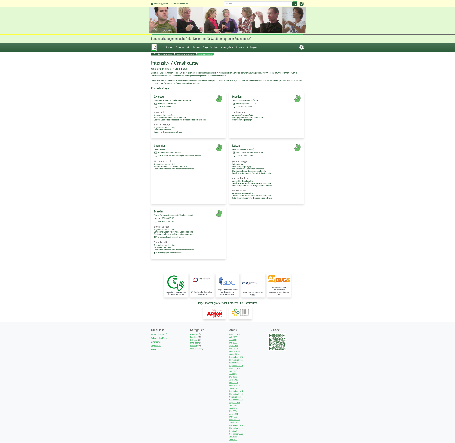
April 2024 (233, 414)
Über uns (169, 47)
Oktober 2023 (235, 431)
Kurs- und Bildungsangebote (185, 54)
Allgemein (194, 334)
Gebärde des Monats (159, 338)
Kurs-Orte (240, 47)
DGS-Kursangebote (165, 54)
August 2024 (234, 402)
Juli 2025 (233, 371)
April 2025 (233, 380)
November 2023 (236, 428)
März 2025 (233, 383)
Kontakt (154, 349)
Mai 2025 (233, 377)
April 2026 (233, 346)
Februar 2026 (234, 351)
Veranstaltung (196, 348)
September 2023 (236, 434)
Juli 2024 (233, 405)
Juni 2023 (233, 439)
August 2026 (234, 334)
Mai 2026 (233, 343)
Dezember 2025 (236, 357)
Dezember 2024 (236, 391)
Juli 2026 (233, 337)
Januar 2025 (234, 388)
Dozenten (180, 47)
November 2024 (236, 394)
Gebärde (193, 340)
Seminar (193, 346)
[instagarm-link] (301, 3)
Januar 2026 (234, 354)
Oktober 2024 (235, 397)
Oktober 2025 (235, 363)
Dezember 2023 (236, 425)
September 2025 (236, 366)
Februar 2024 (234, 420)
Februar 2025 (234, 385)
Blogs (205, 47)
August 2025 (234, 368)
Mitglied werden (193, 47)
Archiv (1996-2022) (159, 334)
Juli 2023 (233, 437)
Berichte (193, 337)
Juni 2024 (233, 408)
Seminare (214, 47)
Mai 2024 (233, 411)
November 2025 (236, 360)
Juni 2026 (233, 340)
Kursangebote (227, 47)
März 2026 (233, 348)
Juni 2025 (233, 374)
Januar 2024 (234, 422)
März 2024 (233, 417)
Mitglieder (194, 343)
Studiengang (252, 47)
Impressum (156, 346)
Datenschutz (156, 342)
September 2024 (236, 400)
